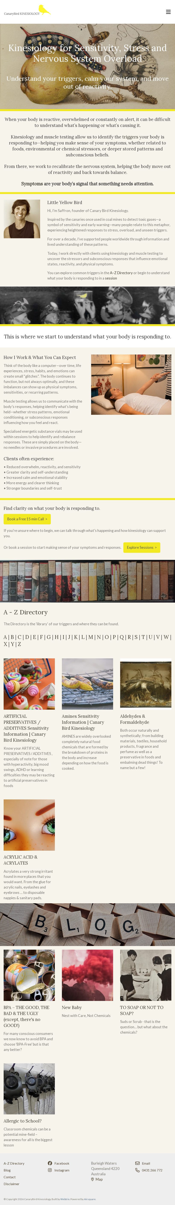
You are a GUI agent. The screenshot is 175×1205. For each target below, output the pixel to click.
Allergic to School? (23, 1121)
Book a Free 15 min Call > (27, 519)
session (111, 278)
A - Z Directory (26, 612)
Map (99, 1179)
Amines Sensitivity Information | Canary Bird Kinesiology (83, 722)
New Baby (72, 1007)
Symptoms (32, 184)
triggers (130, 137)
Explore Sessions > (142, 547)
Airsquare (90, 1199)
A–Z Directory (121, 273)
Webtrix (65, 1199)
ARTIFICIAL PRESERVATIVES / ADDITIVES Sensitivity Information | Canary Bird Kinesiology (26, 728)
